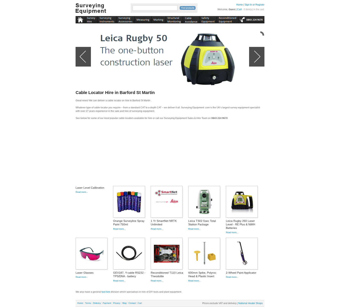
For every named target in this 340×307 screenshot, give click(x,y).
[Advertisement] (170, 154)
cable (191, 19)
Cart (239, 9)
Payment (107, 303)
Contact (132, 303)
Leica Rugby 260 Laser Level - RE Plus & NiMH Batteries (240, 224)
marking (158, 19)
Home (239, 4)
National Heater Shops (250, 303)
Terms (88, 303)
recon (227, 19)
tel (251, 19)
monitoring (174, 19)
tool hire (106, 292)
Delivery (97, 303)
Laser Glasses (84, 272)
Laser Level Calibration (90, 187)
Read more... (82, 192)
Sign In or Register (254, 4)
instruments (91, 19)
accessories (125, 19)
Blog (124, 303)
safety (208, 19)
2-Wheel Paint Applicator (241, 272)
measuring (142, 19)
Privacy (116, 303)
